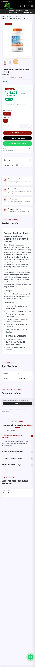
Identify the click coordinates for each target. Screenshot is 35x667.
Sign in (17, 403)
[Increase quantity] (29, 125)
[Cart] (28, 6)
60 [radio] (5, 120)
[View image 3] (15, 62)
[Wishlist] (24, 6)
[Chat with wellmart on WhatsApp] (30, 657)
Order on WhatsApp (18, 143)
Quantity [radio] (7, 113)
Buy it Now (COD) (18, 138)
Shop (9, 16)
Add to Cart (19, 133)
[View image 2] (10, 62)
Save (6, 149)
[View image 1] (5, 62)
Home (3, 16)
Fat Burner (17, 16)
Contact (31, 1)
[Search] (20, 6)
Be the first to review (16, 77)
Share (30, 149)
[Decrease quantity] (21, 125)
